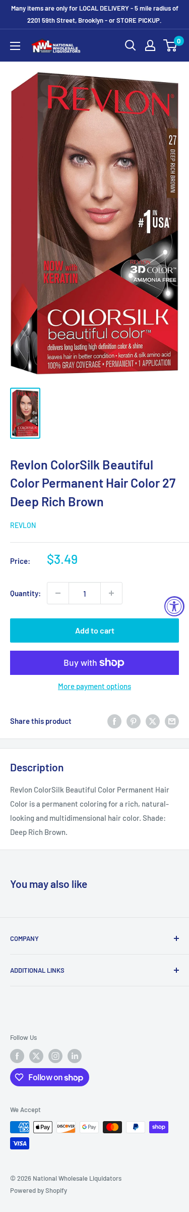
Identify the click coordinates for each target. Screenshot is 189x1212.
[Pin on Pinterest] (134, 720)
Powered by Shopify (38, 1190)
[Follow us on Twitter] (36, 1056)
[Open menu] (15, 46)
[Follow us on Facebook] (17, 1056)
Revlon (23, 525)
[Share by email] (172, 720)
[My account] (150, 45)
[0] (170, 45)
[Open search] (130, 45)
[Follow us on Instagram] (55, 1056)
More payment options (94, 686)
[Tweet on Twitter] (153, 720)
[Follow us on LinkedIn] (75, 1056)
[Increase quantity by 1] (111, 593)
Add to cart (94, 630)
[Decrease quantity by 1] (58, 593)
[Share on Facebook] (114, 720)
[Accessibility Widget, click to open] (174, 606)
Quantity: (25, 593)
